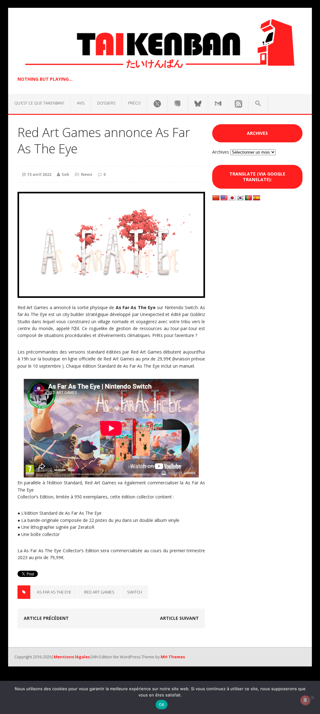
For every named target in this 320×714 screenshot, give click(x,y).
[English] (224, 198)
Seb (65, 174)
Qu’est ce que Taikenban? (39, 103)
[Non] (312, 697)
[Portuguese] (248, 198)
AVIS (80, 103)
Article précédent (46, 618)
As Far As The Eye (54, 592)
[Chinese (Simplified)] (216, 198)
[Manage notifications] (305, 700)
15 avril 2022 (39, 174)
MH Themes (173, 657)
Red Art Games (99, 592)
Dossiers (106, 103)
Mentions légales (72, 657)
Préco (134, 103)
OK (162, 704)
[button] (258, 103)
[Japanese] (232, 198)
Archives (220, 152)
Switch (134, 592)
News (86, 174)
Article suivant (179, 618)
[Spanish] (256, 198)
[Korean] (240, 198)
